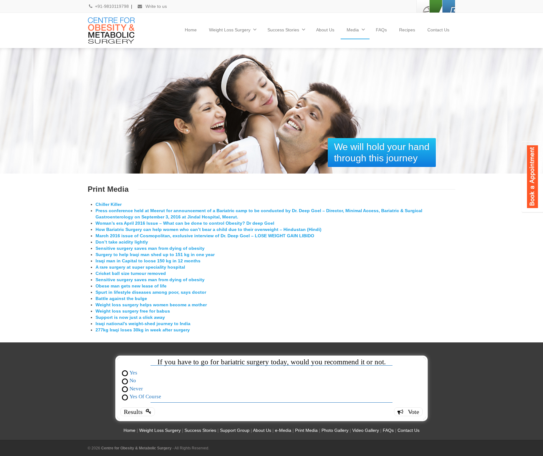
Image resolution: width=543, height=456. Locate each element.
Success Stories (283, 29)
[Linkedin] (436, 6)
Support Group (235, 430)
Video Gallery (365, 430)
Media (353, 29)
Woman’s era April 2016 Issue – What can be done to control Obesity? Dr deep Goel (185, 223)
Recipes (407, 29)
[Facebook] (423, 6)
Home (191, 29)
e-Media (283, 430)
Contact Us (438, 29)
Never (136, 388)
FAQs (381, 29)
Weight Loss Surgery (229, 29)
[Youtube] (448, 6)
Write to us (155, 6)
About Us (325, 29)
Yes (133, 372)
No (132, 380)
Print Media (306, 430)
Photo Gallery (334, 430)
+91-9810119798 (112, 6)
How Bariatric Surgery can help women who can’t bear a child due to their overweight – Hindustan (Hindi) (208, 229)
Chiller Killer (109, 204)
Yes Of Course (145, 396)
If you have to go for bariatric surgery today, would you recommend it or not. (271, 362)
